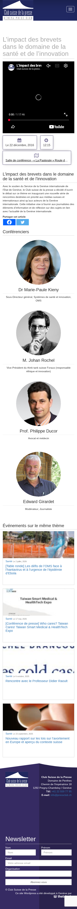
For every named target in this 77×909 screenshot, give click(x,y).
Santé (9, 561)
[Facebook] (9, 222)
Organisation (12, 868)
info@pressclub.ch (61, 795)
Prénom (45, 847)
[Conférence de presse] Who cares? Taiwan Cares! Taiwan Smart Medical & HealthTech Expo (37, 627)
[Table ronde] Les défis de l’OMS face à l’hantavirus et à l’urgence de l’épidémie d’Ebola (34, 569)
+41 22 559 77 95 (62, 791)
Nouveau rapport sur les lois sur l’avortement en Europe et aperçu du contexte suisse (37, 740)
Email (8, 858)
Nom (8, 847)
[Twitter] (22, 222)
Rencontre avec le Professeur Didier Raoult (37, 681)
